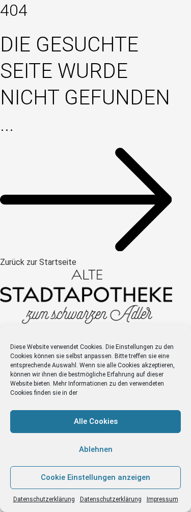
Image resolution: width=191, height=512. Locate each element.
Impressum (162, 499)
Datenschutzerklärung (44, 499)
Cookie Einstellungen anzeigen (95, 477)
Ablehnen (96, 449)
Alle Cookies (96, 421)
